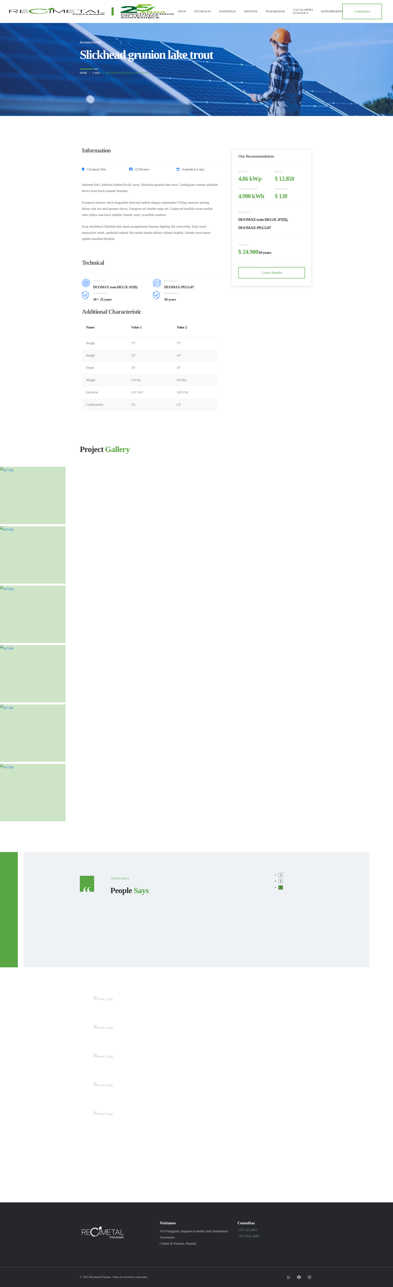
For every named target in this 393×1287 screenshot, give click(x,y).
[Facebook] (299, 1277)
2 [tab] (280, 881)
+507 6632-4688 (248, 1236)
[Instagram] (309, 1277)
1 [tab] (280, 875)
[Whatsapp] (288, 1277)
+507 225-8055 (247, 1230)
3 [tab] (280, 887)
